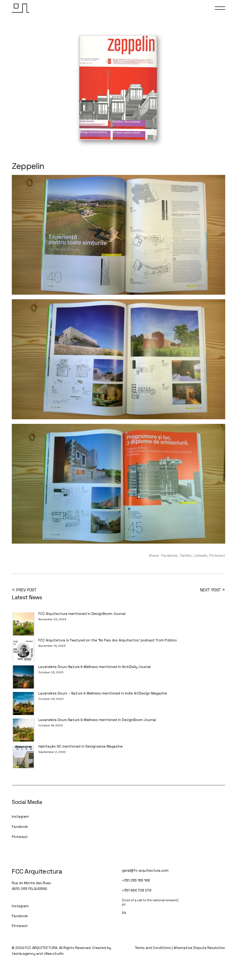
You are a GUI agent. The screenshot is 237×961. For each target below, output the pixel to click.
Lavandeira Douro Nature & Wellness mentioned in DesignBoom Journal (97, 720)
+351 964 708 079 (136, 890)
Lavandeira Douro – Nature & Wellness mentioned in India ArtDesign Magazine (102, 693)
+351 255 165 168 (136, 880)
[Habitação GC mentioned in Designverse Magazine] (23, 756)
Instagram (20, 816)
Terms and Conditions (153, 948)
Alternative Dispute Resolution (199, 948)
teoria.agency (23, 953)
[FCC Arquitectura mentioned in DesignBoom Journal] (23, 623)
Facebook (20, 826)
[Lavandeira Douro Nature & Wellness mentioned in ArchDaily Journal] (23, 677)
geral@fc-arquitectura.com (145, 870)
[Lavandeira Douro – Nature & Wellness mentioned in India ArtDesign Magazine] (23, 703)
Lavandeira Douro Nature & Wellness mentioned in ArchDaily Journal (94, 667)
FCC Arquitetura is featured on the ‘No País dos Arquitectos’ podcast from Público (107, 640)
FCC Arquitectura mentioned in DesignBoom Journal (81, 613)
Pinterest (20, 837)
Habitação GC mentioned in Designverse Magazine (80, 746)
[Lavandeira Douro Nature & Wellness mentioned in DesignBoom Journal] (23, 730)
